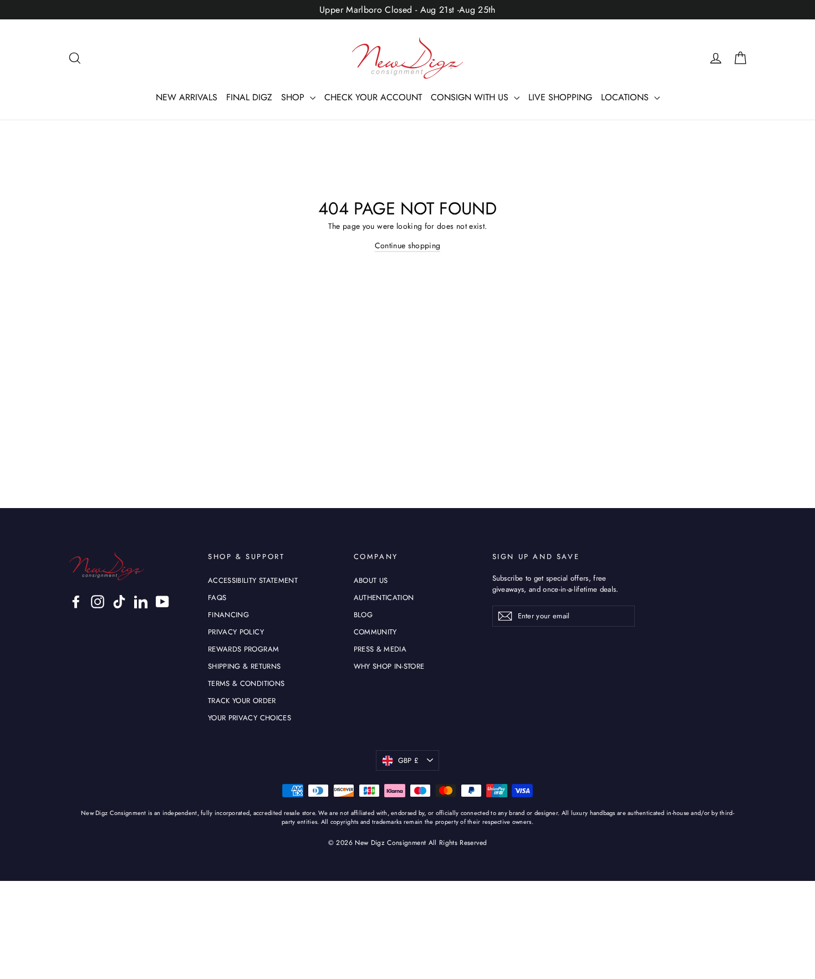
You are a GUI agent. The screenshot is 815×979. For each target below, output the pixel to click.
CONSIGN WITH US (471, 97)
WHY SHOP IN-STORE (389, 666)
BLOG (363, 614)
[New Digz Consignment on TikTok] (119, 601)
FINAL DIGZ (249, 97)
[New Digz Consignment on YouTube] (162, 601)
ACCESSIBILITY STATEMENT (253, 580)
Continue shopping (408, 245)
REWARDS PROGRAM (243, 649)
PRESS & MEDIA (380, 649)
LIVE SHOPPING (560, 97)
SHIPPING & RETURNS (244, 666)
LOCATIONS (626, 97)
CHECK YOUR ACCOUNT (373, 97)
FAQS (217, 597)
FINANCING (228, 614)
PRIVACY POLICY (236, 632)
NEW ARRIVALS (186, 97)
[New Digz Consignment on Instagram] (97, 601)
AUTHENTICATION (384, 597)
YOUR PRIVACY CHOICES (249, 718)
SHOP (294, 97)
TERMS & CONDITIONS (246, 683)
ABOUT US (371, 580)
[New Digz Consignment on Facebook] (76, 601)
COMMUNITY (375, 632)
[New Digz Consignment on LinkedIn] (140, 601)
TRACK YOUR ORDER (242, 700)
